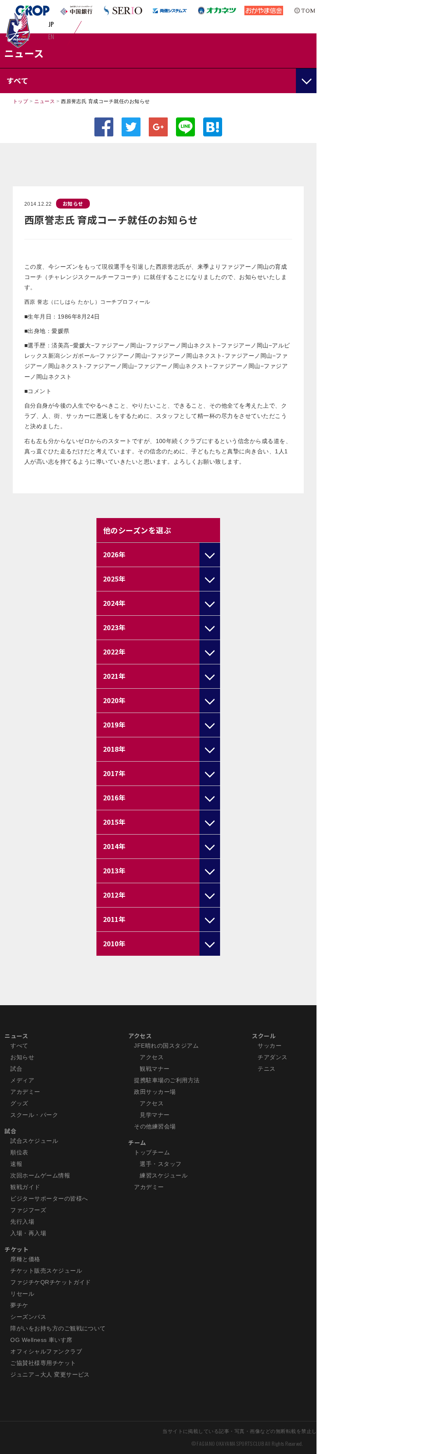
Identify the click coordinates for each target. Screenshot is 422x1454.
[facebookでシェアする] (103, 126)
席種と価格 (25, 1259)
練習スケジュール (164, 1175)
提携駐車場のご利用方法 (166, 1080)
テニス (266, 1068)
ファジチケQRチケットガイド (50, 1282)
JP (51, 23)
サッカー (269, 1045)
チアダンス (272, 1057)
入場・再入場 (28, 1233)
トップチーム (152, 1152)
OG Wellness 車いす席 (41, 1340)
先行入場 (22, 1221)
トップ (20, 101)
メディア (22, 1080)
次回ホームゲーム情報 (40, 1175)
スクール (264, 1036)
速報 (16, 1164)
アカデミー (25, 1091)
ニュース (44, 101)
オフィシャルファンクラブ (46, 1351)
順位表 (19, 1152)
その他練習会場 (155, 1126)
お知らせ (73, 203)
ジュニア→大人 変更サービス (50, 1374)
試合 (16, 1068)
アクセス (140, 1036)
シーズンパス (28, 1316)
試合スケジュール (34, 1140)
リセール (22, 1293)
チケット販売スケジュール (46, 1270)
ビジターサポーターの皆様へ (49, 1198)
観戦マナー (154, 1068)
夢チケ (19, 1305)
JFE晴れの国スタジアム (166, 1045)
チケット (16, 1249)
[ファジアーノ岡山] (18, 29)
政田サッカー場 (155, 1091)
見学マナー (154, 1115)
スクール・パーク (34, 1115)
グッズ (19, 1103)
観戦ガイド (25, 1187)
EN (51, 36)
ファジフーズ (28, 1210)
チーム (137, 1142)
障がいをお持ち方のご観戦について (58, 1328)
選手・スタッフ (160, 1164)
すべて (19, 1045)
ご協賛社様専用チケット (43, 1363)
